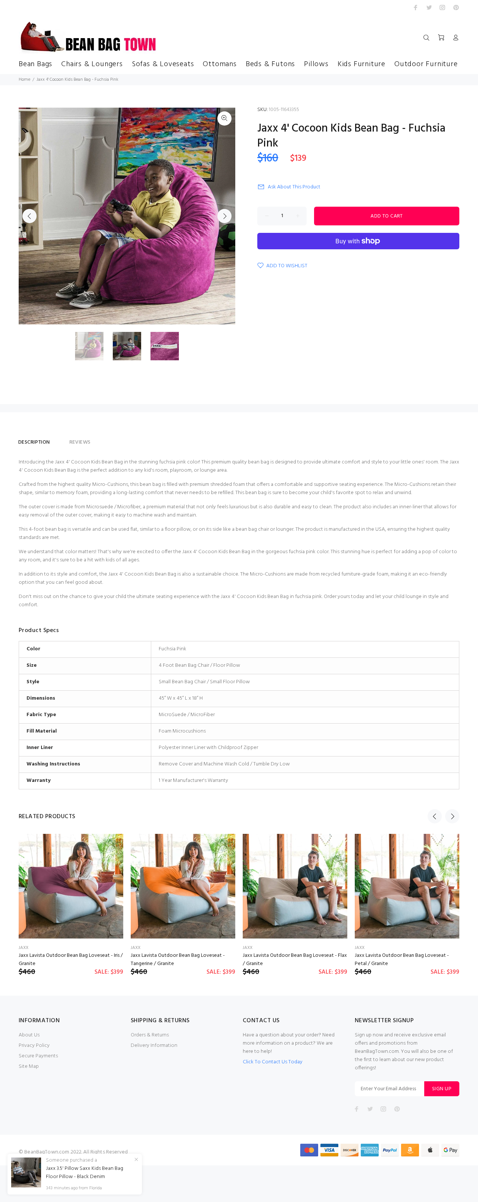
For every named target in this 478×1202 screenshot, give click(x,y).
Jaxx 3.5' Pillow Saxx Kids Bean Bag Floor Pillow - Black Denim (84, 1173)
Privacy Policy (34, 1045)
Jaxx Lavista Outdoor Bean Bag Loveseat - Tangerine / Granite (178, 959)
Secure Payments (38, 1056)
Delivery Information (154, 1045)
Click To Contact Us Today (272, 1062)
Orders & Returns (150, 1035)
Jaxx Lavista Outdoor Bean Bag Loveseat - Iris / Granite (71, 959)
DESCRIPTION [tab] (34, 442)
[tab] (60, 439)
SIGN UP (441, 1089)
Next (224, 216)
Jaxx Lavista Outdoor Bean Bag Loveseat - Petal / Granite (402, 959)
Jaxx (23, 948)
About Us (29, 1035)
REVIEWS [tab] (80, 442)
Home (24, 79)
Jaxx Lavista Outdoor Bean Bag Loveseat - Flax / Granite (295, 959)
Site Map (29, 1066)
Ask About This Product (294, 187)
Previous (29, 216)
